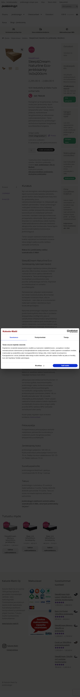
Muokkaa (38, 365)
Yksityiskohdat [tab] (40, 337)
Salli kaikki (65, 365)
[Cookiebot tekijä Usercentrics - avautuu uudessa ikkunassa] (68, 331)
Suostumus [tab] (14, 337)
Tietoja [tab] (66, 337)
